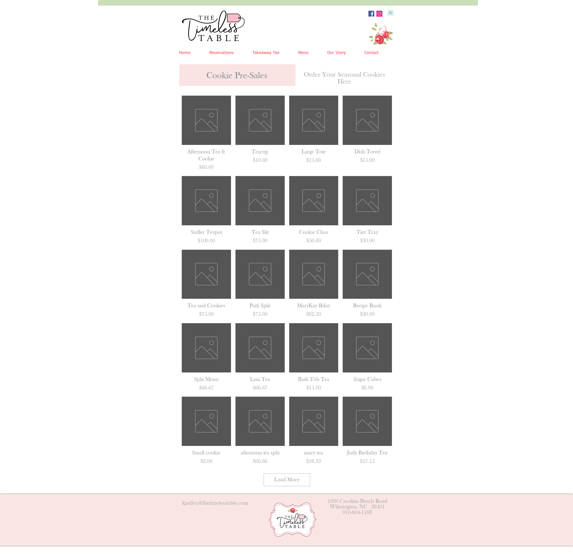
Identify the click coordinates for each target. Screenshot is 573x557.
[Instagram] (379, 14)
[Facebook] (371, 14)
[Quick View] (206, 120)
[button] (390, 11)
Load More (286, 480)
